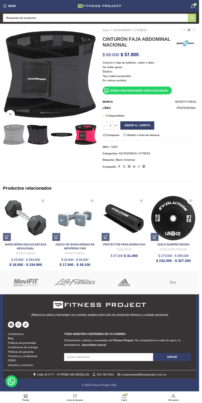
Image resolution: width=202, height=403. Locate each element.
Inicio (106, 30)
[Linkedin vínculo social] (134, 166)
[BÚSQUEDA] (192, 18)
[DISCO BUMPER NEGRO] (173, 218)
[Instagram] (18, 324)
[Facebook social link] (119, 166)
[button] (105, 237)
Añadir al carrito (137, 125)
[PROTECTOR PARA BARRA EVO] (124, 218)
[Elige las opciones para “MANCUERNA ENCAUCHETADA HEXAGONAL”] (7, 237)
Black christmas (125, 159)
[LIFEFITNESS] (74, 282)
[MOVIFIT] (26, 282)
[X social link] (124, 166)
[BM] (173, 282)
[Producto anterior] (184, 30)
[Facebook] (11, 324)
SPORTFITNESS (26, 253)
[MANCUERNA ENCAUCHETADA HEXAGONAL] (25, 218)
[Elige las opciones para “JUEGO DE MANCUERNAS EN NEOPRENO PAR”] (56, 237)
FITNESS (141, 30)
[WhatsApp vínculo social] (139, 166)
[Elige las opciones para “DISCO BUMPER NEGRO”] (155, 237)
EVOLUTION (124, 249)
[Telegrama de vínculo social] (143, 166)
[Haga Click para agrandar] (10, 114)
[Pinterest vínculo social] (129, 166)
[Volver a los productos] (189, 30)
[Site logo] (99, 5)
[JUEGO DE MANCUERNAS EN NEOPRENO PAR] (75, 218)
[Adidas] (123, 282)
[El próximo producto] (193, 30)
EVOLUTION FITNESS (173, 249)
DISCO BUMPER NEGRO (173, 244)
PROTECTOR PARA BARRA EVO (124, 244)
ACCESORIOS (122, 30)
